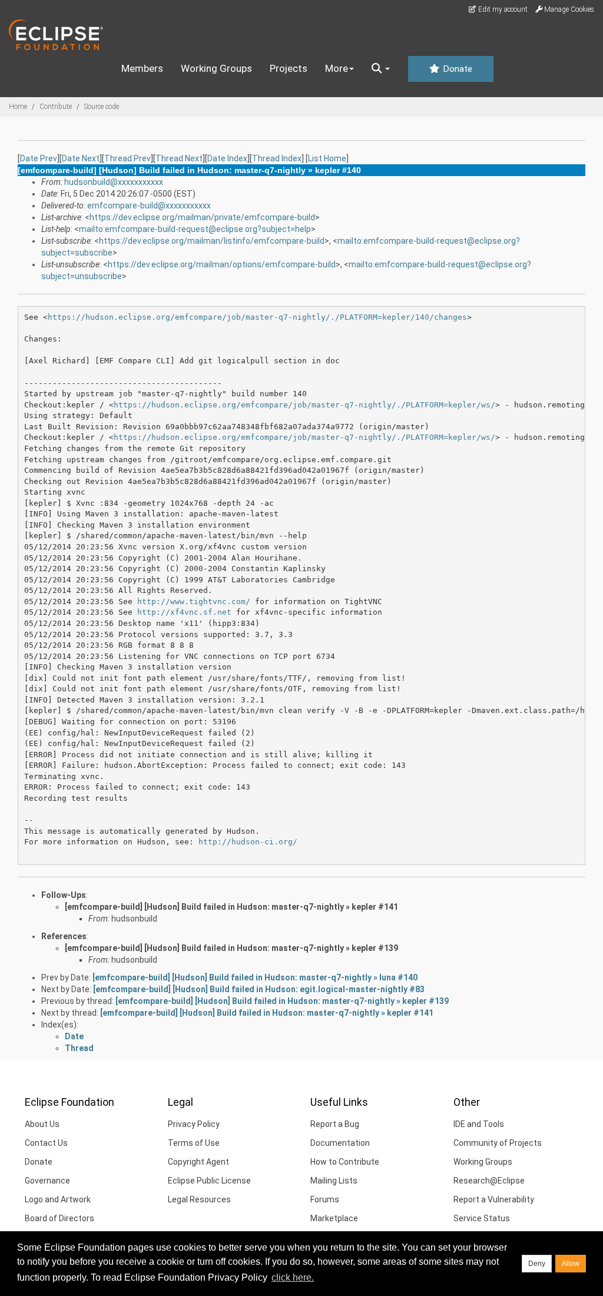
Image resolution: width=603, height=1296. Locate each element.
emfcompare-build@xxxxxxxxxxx (149, 205)
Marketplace (334, 1218)
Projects (288, 68)
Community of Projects (497, 1143)
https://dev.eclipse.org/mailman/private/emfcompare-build (202, 217)
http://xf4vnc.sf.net (184, 612)
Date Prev (38, 158)
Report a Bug (334, 1124)
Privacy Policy (194, 1124)
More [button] (336, 68)
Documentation (340, 1143)
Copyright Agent (198, 1161)
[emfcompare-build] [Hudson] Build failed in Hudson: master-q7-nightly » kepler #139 (231, 948)
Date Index (227, 158)
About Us (42, 1124)
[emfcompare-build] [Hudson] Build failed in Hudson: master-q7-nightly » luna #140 (255, 977)
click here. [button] (292, 1277)
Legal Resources (199, 1199)
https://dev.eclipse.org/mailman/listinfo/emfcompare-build (211, 241)
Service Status (481, 1218)
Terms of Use (194, 1143)
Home (18, 106)
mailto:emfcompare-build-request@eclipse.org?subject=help (195, 229)
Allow (570, 1263)
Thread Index (277, 158)
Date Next (81, 158)
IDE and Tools (478, 1124)
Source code (101, 106)
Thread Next (179, 158)
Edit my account (502, 9)
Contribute (55, 106)
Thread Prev (127, 158)
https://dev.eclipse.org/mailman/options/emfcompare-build (222, 264)
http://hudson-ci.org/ (247, 841)
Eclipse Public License (209, 1180)
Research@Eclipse (489, 1180)
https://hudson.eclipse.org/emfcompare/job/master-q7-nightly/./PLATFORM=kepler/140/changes (257, 317)
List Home (327, 158)
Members (142, 68)
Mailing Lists (333, 1180)
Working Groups (216, 68)
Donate (456, 69)
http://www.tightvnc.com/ (193, 601)
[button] (381, 68)
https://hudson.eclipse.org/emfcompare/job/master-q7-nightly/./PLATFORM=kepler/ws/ (304, 404)
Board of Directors (59, 1218)
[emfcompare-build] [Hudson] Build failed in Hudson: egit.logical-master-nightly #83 (259, 989)
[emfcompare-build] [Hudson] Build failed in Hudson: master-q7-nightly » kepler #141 (231, 906)
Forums (324, 1199)
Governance (47, 1180)
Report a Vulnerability (493, 1199)
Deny (536, 1263)
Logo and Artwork (58, 1199)
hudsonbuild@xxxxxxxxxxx (113, 182)
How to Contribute (344, 1161)
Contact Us (46, 1143)
